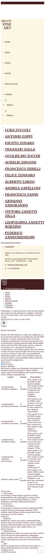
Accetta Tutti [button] (24, 319)
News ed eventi (11, 84)
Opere (7, 52)
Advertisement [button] (7, 529)
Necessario (8, 364)
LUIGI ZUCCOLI (17, 130)
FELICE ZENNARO (20, 175)
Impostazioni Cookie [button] (10, 319)
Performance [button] (6, 504)
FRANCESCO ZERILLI (22, 169)
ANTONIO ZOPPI (18, 136)
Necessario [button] (5, 362)
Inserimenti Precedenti (11, 243)
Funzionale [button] (5, 491)
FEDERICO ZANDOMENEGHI (20, 235)
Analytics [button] (5, 516)
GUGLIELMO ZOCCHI (22, 156)
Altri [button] (3, 542)
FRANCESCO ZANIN (21, 194)
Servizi (8, 73)
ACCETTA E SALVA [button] (8, 552)
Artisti (7, 63)
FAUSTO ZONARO (19, 143)
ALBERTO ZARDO (20, 182)
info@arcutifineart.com (17, 265)
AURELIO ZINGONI (20, 162)
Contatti (8, 94)
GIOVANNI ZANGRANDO (16, 203)
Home (7, 42)
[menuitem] (9, 105)
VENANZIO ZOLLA (20, 149)
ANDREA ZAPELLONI (22, 188)
